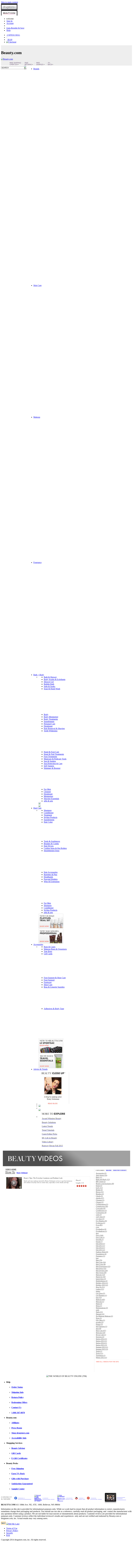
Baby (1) (99, 1177)
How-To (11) (100, 1287)
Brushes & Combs (51, 844)
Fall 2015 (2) (100, 1250)
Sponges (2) (100, 1337)
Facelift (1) (100, 1239)
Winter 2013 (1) (101, 1357)
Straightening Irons (51, 851)
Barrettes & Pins (50, 874)
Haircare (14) (100, 1275)
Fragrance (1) (100, 1256)
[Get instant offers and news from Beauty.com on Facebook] (15, 1499)
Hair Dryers (49, 846)
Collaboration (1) (102, 1204)
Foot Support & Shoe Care (55, 978)
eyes (97, 1227)
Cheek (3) (99, 1196)
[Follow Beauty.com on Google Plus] (88, 1499)
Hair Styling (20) (102, 1271)
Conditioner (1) (101, 1210)
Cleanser (47, 792)
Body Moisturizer (51, 717)
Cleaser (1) (99, 1202)
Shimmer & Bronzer (52, 768)
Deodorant (48, 726)
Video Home (10, 1169)
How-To (10, 1172)
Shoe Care (48, 985)
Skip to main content (9, 2)
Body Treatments (51, 719)
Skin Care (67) (101, 1331)
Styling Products (50, 817)
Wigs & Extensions (51, 881)
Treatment (48, 815)
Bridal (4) (99, 1190)
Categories (100, 1170)
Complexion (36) (102, 1206)
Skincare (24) (100, 1333)
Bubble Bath (49, 684)
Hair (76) (99, 1260)
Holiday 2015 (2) (102, 1285)
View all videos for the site (107, 1361)
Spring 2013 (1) (101, 1341)
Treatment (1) (100, 1355)
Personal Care (49, 724)
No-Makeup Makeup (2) (104, 1316)
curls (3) (99, 1215)
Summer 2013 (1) (102, 1347)
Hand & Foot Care (51, 752)
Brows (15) (100, 1192)
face (97, 1233)
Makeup (36, 417)
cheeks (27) (100, 1198)
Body (46, 714)
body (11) (99, 1188)
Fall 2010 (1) (100, 1244)
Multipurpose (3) (102, 1308)
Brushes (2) (100, 1194)
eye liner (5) (100, 1219)
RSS (8, 1535)
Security (9, 1533)
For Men (47, 789)
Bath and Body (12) (103, 1179)
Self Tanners (49, 766)
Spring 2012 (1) (101, 1339)
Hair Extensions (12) (103, 1266)
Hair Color (48, 822)
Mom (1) (99, 1306)
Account (10, 23)
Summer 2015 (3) (102, 1349)
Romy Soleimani (22, 1173)
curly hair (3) (100, 1217)
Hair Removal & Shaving (54, 728)
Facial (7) (99, 1242)
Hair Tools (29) (101, 1273)
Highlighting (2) (101, 1281)
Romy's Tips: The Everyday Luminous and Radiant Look (43, 1178)
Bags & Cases (49, 947)
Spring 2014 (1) (101, 1343)
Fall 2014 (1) (100, 1248)
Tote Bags (48, 951)
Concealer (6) (100, 1208)
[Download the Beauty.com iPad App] (110, 1503)
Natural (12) (100, 1314)
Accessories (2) (101, 1173)
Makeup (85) (100, 1299)
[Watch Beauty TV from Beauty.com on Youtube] (76, 1499)
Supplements (49, 721)
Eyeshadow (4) (101, 1229)
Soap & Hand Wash (52, 689)
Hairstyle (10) (100, 1277)
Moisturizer (48, 796)
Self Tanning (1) (101, 1326)
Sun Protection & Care (53, 763)
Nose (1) (99, 1318)
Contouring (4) (101, 1213)
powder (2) (99, 1322)
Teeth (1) (99, 1351)
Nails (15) (99, 1312)
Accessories (38, 944)
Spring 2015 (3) (101, 1345)
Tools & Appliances (52, 841)
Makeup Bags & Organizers (55, 949)
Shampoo (48, 810)
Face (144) (99, 1235)
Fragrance (37, 562)
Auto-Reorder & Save (15, 28)
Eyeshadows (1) (101, 1231)
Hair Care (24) (101, 1262)
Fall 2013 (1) (100, 1246)
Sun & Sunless (50, 761)
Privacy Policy (12, 1531)
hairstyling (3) (101, 1279)
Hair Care (37, 808)
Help (8, 30)
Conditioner (49, 813)
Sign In (9, 21)
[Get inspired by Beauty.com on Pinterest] (61, 1501)
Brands (36, 69)
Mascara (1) (100, 1302)
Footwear (48, 982)
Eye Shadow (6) (101, 1221)
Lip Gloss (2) (100, 1293)
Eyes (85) (99, 1225)
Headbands (48, 877)
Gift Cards (48, 954)
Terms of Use (11, 1528)
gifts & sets (48, 801)
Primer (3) (99, 1324)
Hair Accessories (51, 872)
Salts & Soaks (49, 686)
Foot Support (49, 980)
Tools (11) (99, 1353)
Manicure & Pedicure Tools (55, 759)
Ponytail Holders (51, 879)
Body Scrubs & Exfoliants (54, 679)
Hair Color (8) (101, 1264)
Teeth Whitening (50, 731)
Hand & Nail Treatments (54, 754)
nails (97, 1310)
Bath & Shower (50, 677)
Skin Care (37, 285)
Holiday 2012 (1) (102, 1283)
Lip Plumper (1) (101, 1295)
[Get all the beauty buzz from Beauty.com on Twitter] (38, 1501)
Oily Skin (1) (100, 1320)
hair (97, 1258)
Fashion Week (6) (102, 1252)
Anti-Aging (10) (101, 1175)
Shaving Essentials (51, 799)
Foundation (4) (101, 1254)
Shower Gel (49, 682)
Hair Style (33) (101, 1268)
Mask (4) (99, 1304)
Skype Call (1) (101, 1335)
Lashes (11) (100, 1289)
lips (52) (99, 1297)
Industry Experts (119, 1170)
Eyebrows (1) (100, 1223)
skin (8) (98, 1328)
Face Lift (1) (100, 1237)
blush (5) (99, 1186)
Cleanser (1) (100, 1200)
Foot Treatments (50, 756)
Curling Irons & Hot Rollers (55, 848)
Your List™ (11, 26)
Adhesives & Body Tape (54, 1009)
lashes (98, 1291)
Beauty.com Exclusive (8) (105, 1184)
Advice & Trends (40, 1069)
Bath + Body (38, 675)
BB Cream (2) (100, 1181)
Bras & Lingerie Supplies (54, 987)
